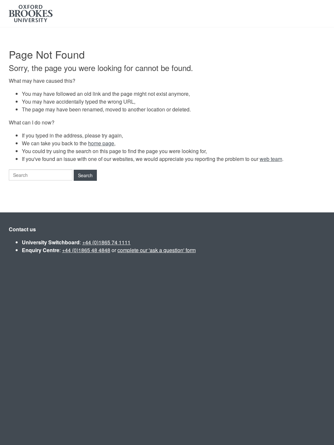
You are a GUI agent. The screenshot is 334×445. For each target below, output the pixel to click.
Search (85, 175)
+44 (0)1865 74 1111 (106, 242)
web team (271, 159)
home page (101, 143)
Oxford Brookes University (31, 13)
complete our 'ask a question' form (156, 250)
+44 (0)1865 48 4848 (86, 250)
